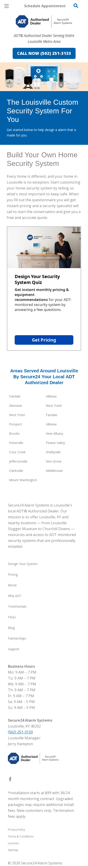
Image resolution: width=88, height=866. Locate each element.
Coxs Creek (17, 452)
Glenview (15, 405)
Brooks (14, 433)
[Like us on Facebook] (10, 780)
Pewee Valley (55, 443)
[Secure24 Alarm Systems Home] (44, 21)
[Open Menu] (6, 6)
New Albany (54, 433)
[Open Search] (76, 5)
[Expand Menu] (48, 32)
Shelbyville (53, 452)
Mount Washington (23, 480)
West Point (54, 405)
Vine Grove (54, 461)
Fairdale (15, 396)
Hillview (51, 396)
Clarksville (16, 470)
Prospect (15, 424)
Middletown (54, 470)
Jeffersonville (18, 461)
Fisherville (16, 443)
